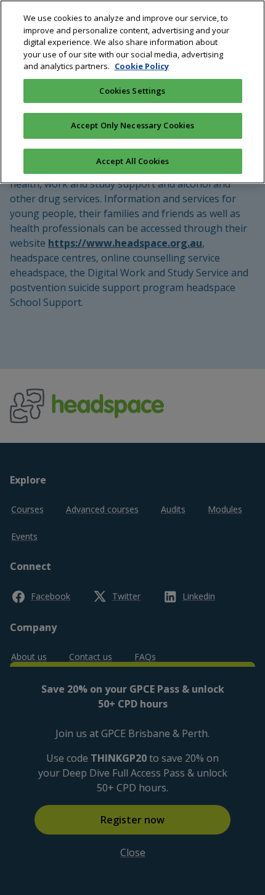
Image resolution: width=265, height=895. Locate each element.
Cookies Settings (132, 90)
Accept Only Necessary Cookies (133, 125)
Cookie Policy (142, 66)
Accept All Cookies (132, 161)
